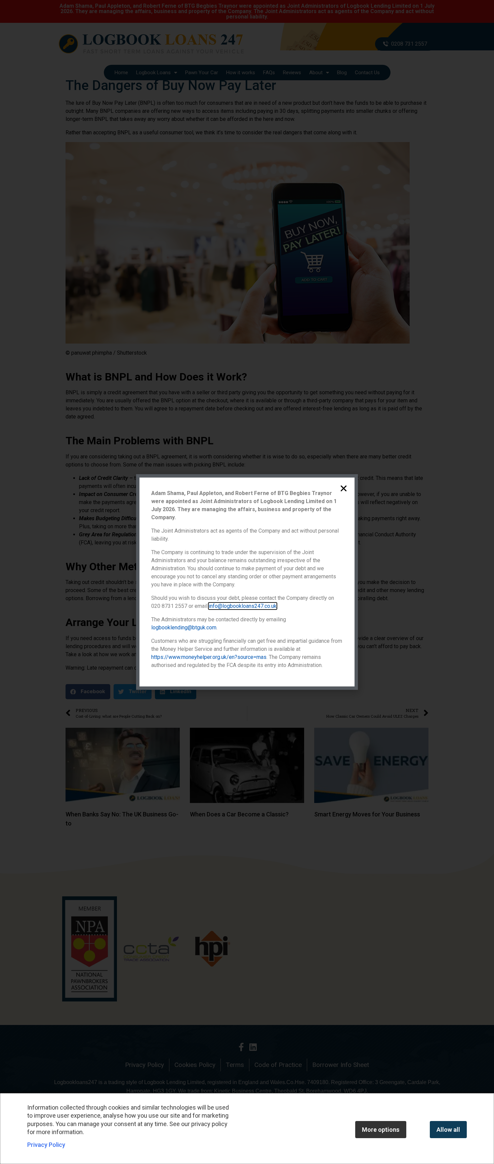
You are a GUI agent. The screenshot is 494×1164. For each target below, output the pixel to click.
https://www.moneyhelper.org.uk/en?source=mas (208, 657)
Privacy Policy (46, 1144)
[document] (247, 582)
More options (381, 1129)
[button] (343, 488)
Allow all (448, 1129)
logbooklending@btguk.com (183, 627)
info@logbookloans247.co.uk (243, 606)
